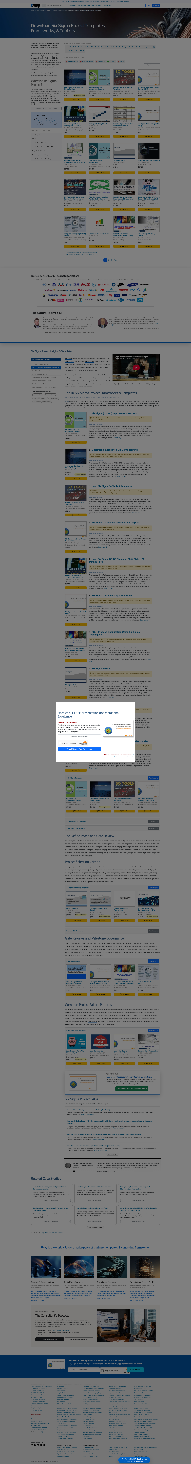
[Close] (132, 705)
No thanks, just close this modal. (123, 757)
